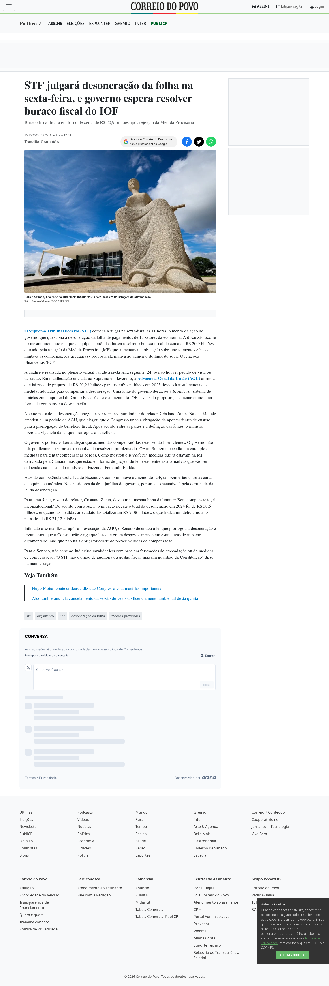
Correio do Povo (265, 887)
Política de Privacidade (38, 929)
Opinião (26, 840)
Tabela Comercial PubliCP (156, 916)
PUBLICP (159, 23)
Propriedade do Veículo (39, 895)
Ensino (141, 833)
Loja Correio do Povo (211, 895)
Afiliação (26, 887)
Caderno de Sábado (210, 848)
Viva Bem (259, 833)
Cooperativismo (265, 819)
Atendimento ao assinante (99, 887)
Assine (263, 6)
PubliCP (25, 833)
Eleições (26, 819)
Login (319, 6)
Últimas (25, 812)
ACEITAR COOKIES (292, 955)
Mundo (141, 812)
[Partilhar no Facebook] (187, 142)
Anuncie (142, 887)
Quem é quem (31, 914)
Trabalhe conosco (34, 922)
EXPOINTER (99, 23)
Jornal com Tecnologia (270, 826)
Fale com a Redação (94, 895)
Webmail (201, 930)
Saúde (140, 840)
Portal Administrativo (212, 916)
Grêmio (200, 812)
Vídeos (83, 819)
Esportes (142, 855)
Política (28, 23)
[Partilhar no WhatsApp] (211, 142)
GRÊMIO (122, 23)
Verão (140, 848)
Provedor (201, 923)
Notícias (84, 826)
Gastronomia (205, 840)
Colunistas (28, 848)
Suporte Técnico (207, 945)
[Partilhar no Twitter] (199, 142)
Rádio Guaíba (263, 895)
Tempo (141, 826)
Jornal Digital (204, 887)
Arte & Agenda (206, 826)
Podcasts (85, 812)
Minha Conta (204, 938)
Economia (85, 840)
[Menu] (9, 6)
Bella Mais (202, 833)
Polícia (82, 855)
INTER (140, 23)
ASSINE (55, 23)
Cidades (84, 848)
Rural (139, 819)
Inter (198, 819)
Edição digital (292, 6)
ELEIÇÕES (76, 23)
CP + (197, 909)
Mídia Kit (142, 902)
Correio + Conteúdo (268, 812)
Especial (200, 855)
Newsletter (28, 826)
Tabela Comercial (149, 909)
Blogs (24, 855)
